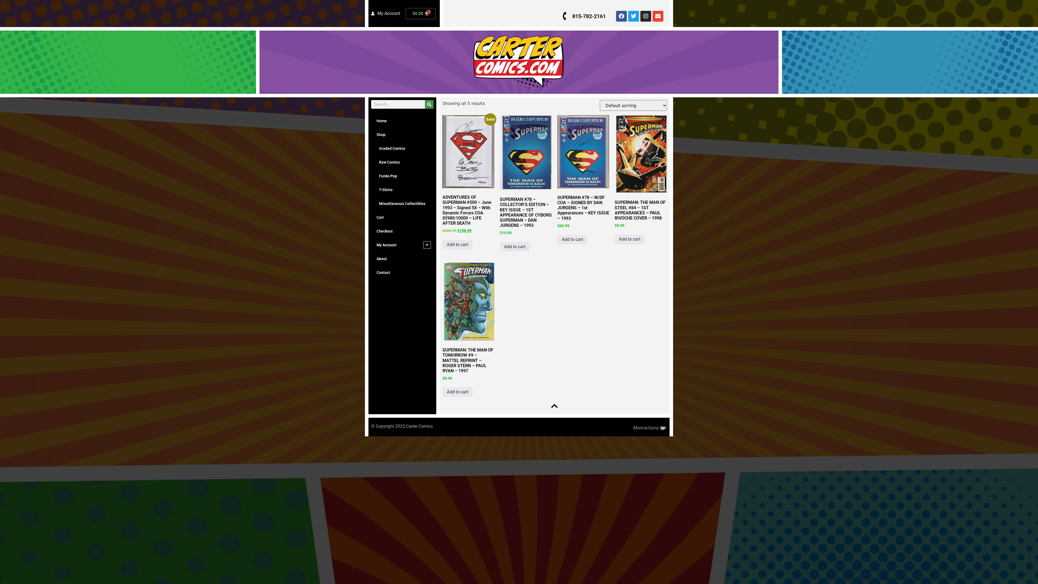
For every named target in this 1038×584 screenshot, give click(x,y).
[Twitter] (633, 16)
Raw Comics (388, 162)
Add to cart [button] (457, 244)
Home (382, 121)
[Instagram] (645, 16)
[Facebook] (621, 16)
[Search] (429, 104)
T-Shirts (384, 190)
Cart (380, 217)
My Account (387, 245)
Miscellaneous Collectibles (401, 203)
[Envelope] (658, 16)
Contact (383, 272)
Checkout (385, 231)
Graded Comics (391, 148)
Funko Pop (387, 176)
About (382, 259)
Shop (381, 134)
